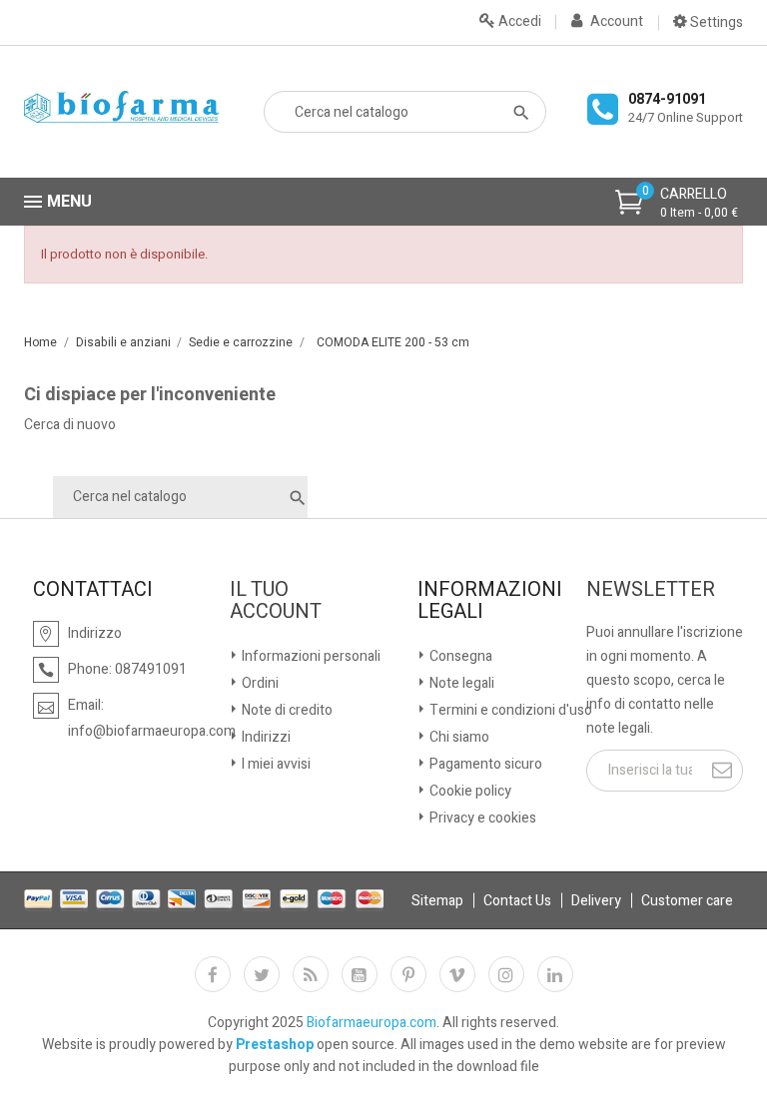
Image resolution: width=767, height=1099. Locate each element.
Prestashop (275, 1044)
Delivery (596, 900)
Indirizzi (265, 737)
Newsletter (650, 590)
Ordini (259, 683)
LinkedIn (555, 974)
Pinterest (408, 974)
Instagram (506, 974)
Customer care (687, 900)
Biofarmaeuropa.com (371, 1022)
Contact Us (517, 900)
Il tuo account (276, 601)
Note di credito (286, 710)
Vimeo (457, 974)
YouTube (360, 974)
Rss (311, 974)
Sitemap (437, 900)
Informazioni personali (310, 656)
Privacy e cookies (481, 818)
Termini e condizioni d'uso (509, 710)
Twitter (262, 974)
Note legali (460, 683)
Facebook (213, 974)
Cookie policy (468, 791)
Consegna (459, 656)
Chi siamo (457, 737)
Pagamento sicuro (484, 764)
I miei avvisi (275, 764)
